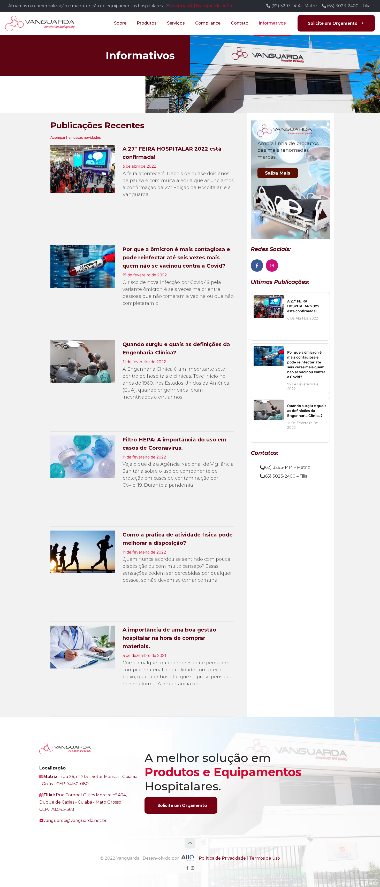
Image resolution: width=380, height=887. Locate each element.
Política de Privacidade (222, 858)
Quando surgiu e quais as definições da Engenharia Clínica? (306, 411)
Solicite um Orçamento (333, 23)
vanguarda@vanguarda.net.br (202, 5)
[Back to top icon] (190, 843)
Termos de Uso (264, 858)
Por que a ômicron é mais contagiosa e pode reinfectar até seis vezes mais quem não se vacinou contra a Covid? (176, 257)
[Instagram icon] (193, 868)
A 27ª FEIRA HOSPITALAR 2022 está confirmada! (303, 306)
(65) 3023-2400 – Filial (349, 5)
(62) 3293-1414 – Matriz (293, 5)
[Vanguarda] (40, 23)
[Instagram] (272, 265)
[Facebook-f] (257, 265)
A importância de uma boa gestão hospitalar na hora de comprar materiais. (169, 638)
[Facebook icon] (187, 868)
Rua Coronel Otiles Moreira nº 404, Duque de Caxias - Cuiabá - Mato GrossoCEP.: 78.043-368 (83, 802)
